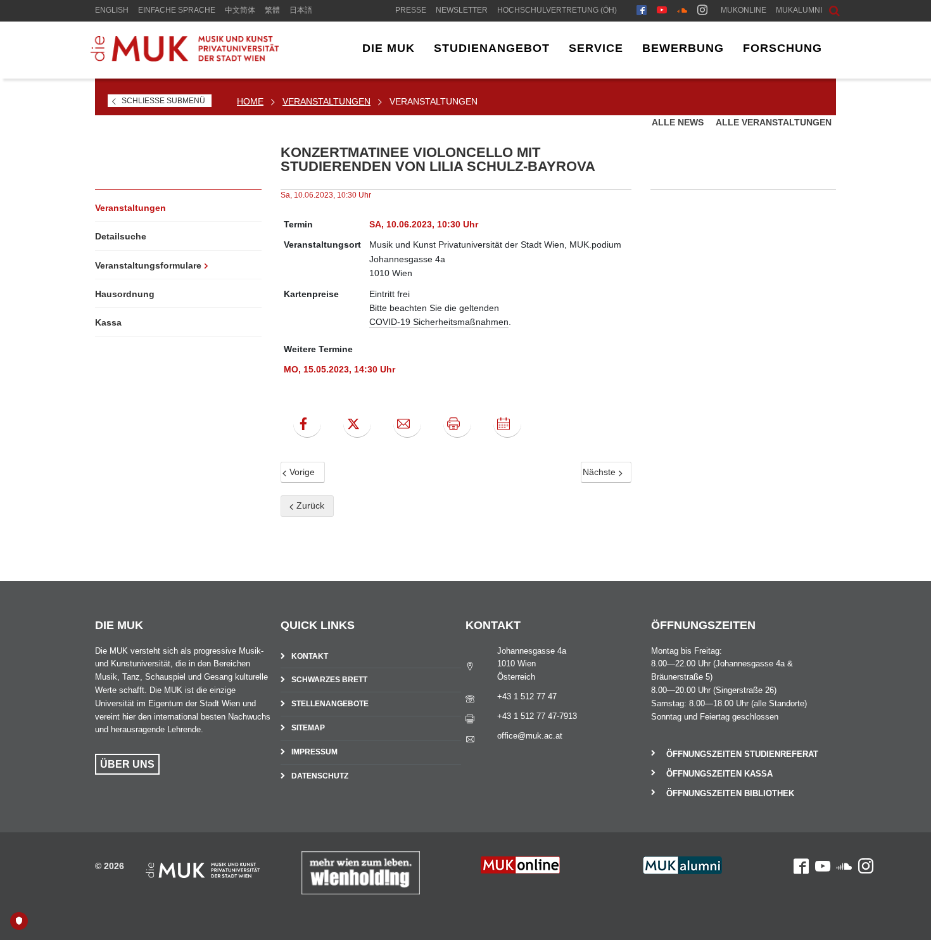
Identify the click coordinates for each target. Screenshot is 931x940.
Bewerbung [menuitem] (683, 48)
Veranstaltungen (326, 101)
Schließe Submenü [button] (163, 100)
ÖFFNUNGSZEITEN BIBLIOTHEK (730, 793)
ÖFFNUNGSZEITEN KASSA (719, 773)
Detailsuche (120, 236)
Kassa (108, 322)
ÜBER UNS (127, 764)
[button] (824, 9)
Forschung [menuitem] (782, 48)
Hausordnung (125, 294)
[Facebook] (641, 11)
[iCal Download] (507, 424)
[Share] (407, 424)
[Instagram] (702, 11)
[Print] (457, 424)
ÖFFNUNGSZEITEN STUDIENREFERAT (742, 754)
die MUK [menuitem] (388, 48)
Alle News (679, 122)
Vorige (301, 472)
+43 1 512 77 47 (527, 696)
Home (250, 101)
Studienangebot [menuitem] (492, 48)
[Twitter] (357, 424)
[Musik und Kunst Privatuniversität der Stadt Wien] (184, 58)
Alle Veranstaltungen (774, 122)
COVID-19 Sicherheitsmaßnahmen (439, 322)
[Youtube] (662, 11)
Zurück (309, 505)
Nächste (600, 472)
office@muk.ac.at (529, 735)
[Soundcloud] (682, 11)
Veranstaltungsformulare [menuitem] (148, 265)
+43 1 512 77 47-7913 (537, 716)
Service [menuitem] (596, 48)
